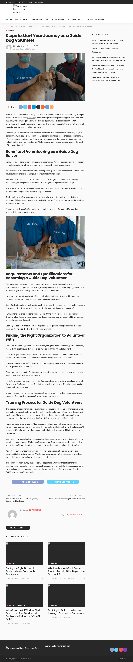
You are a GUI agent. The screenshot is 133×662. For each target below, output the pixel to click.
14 (84, 578)
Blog (30, 2)
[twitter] (118, 2)
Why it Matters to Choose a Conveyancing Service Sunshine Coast (22, 500)
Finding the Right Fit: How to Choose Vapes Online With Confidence (20, 571)
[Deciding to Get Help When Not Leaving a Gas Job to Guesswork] (66, 595)
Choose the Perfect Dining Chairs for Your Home (67, 499)
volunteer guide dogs (15, 162)
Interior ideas (75, 19)
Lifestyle (21, 605)
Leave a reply (17, 528)
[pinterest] (122, 2)
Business (11, 30)
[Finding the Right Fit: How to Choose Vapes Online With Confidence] (24, 553)
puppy (39, 121)
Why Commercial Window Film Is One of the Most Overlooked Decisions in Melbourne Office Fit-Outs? (24, 614)
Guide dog (31, 117)
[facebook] (115, 2)
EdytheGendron (18, 46)
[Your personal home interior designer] (23, 648)
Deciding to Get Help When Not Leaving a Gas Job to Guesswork (66, 611)
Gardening (36, 19)
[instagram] (125, 2)
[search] (123, 19)
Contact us (39, 2)
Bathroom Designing (16, 19)
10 (42, 623)
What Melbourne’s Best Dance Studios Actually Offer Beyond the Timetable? (66, 571)
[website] (20, 514)
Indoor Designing (55, 19)
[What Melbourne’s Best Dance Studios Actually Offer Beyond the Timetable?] (66, 553)
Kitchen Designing (94, 19)
